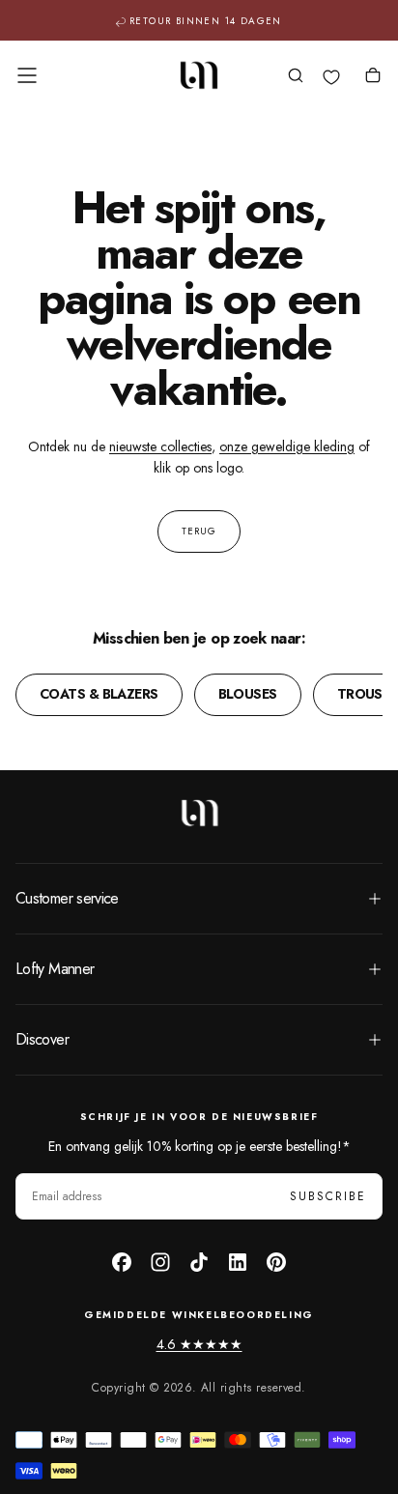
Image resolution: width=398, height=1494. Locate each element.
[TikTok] (199, 1262)
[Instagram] (160, 1262)
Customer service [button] (67, 898)
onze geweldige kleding (287, 446)
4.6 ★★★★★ (199, 1344)
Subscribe (328, 1196)
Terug (199, 531)
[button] (27, 75)
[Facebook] (121, 1262)
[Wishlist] (331, 77)
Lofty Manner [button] (54, 969)
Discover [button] (42, 1039)
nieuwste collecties (160, 446)
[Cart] (373, 77)
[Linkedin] (237, 1262)
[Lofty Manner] (199, 812)
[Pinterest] (276, 1262)
